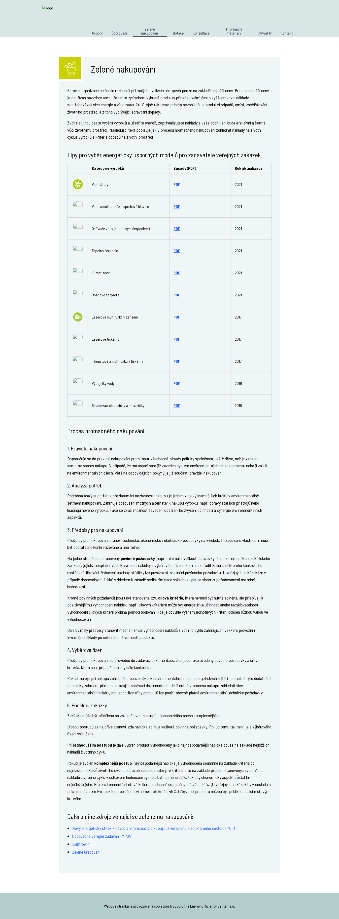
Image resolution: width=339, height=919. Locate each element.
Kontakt (287, 33)
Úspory (97, 33)
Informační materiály (234, 31)
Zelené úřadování (86, 852)
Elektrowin (81, 844)
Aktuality (265, 33)
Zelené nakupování (150, 31)
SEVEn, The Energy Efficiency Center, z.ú (203, 906)
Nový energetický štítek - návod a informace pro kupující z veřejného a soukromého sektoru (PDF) (153, 828)
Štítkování (119, 33)
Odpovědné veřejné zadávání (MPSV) (102, 836)
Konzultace (201, 33)
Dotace (178, 33)
